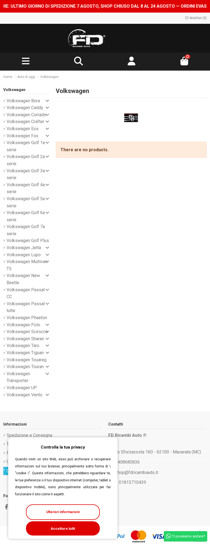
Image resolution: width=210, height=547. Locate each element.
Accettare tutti (63, 528)
